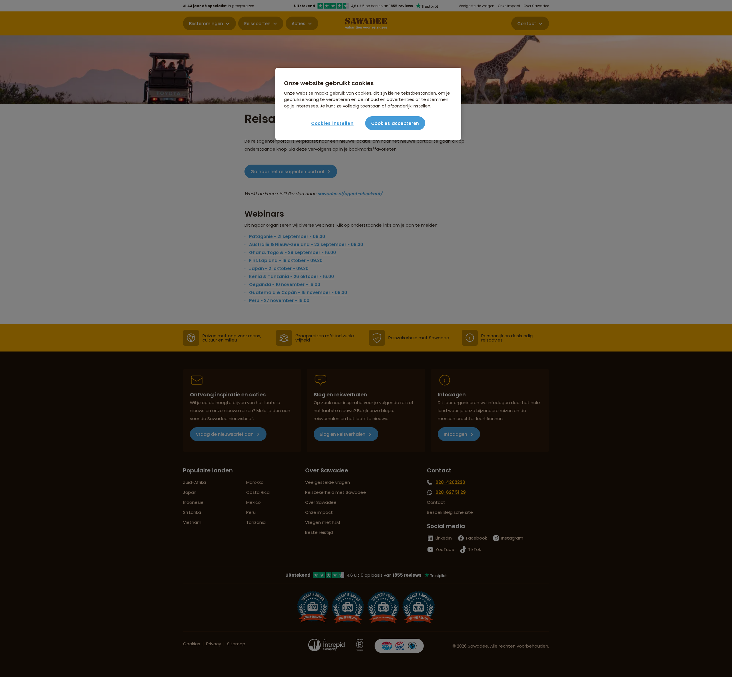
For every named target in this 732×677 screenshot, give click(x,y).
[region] (368, 104)
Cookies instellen (332, 123)
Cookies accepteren (395, 123)
